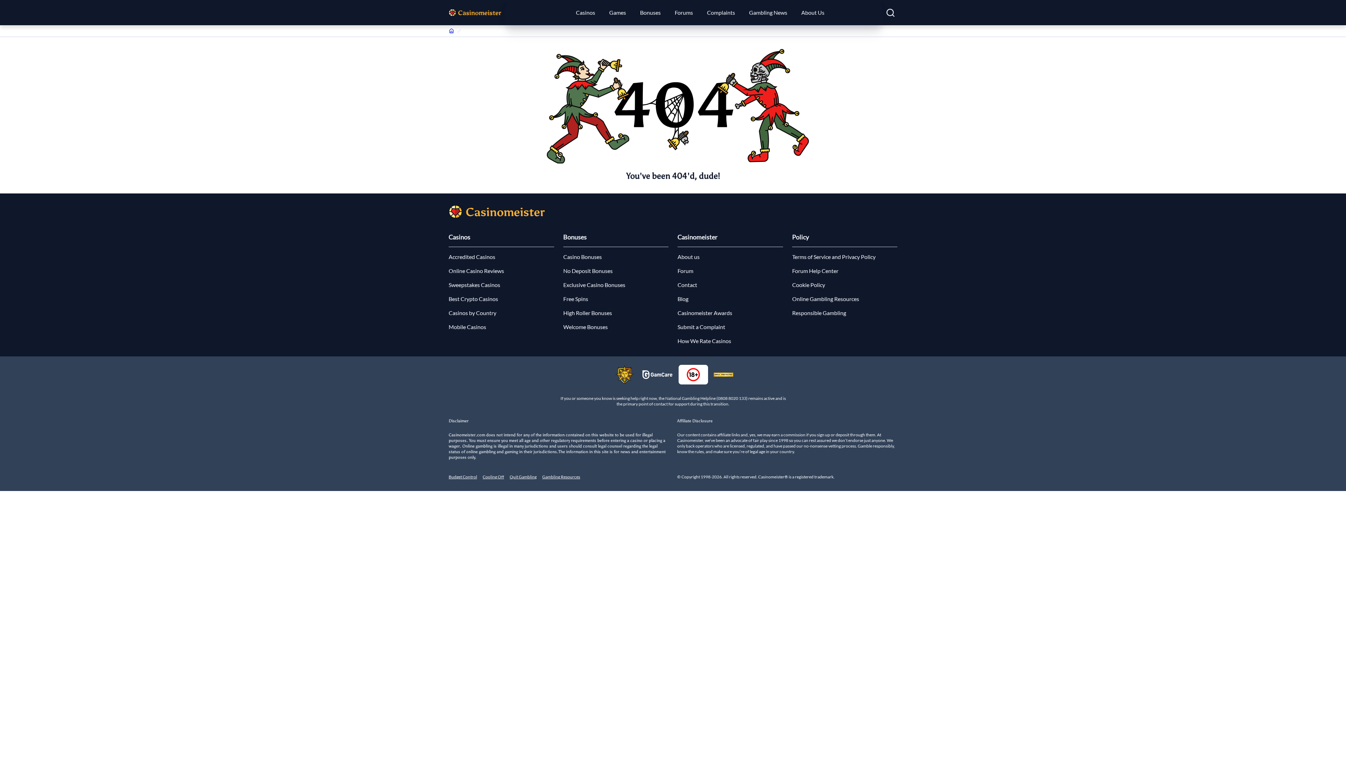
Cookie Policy (808, 284)
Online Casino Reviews (476, 270)
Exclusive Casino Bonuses (594, 284)
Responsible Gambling (819, 312)
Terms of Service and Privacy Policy (834, 256)
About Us (812, 12)
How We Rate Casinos (704, 340)
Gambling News (768, 12)
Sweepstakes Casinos (474, 284)
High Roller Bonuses (587, 312)
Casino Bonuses (582, 256)
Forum (685, 270)
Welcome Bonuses (585, 326)
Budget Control (463, 476)
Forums (684, 12)
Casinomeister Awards (705, 312)
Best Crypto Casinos (473, 298)
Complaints (721, 12)
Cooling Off (493, 476)
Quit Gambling (523, 476)
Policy (800, 237)
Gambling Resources (561, 476)
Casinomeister (698, 237)
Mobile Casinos (467, 326)
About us (689, 256)
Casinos (585, 12)
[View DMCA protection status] (723, 375)
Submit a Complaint (701, 326)
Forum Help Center (815, 270)
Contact (687, 284)
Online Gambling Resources (825, 298)
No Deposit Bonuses (588, 270)
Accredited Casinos (472, 256)
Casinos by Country (472, 312)
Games (617, 12)
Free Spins (575, 298)
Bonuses (650, 12)
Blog (683, 298)
